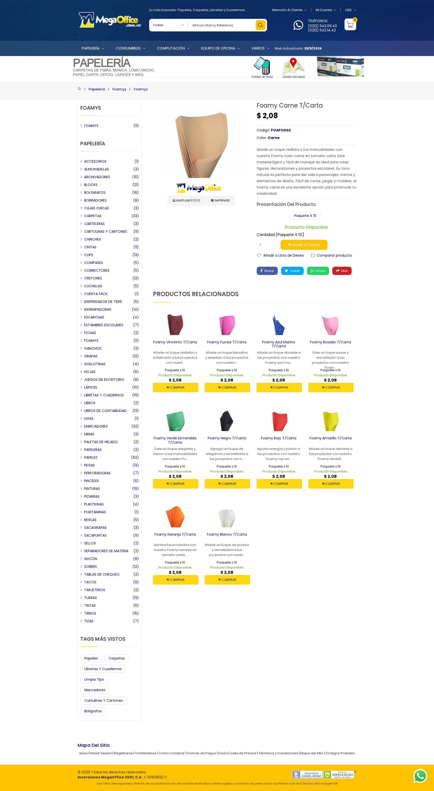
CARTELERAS (94, 223)
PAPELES (90, 457)
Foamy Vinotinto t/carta (175, 342)
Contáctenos (145, 753)
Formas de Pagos (201, 753)
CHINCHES (92, 239)
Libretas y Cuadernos (227, 10)
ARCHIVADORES (97, 176)
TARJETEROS (94, 589)
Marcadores (94, 689)
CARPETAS (92, 215)
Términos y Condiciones (278, 753)
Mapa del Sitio (311, 753)
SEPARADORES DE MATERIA (106, 550)
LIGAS (88, 418)
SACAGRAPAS (95, 527)
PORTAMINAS (95, 512)
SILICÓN (90, 558)
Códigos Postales (340, 753)
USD (348, 10)
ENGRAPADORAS (97, 309)
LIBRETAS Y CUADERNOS (104, 395)
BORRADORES (95, 200)
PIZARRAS (91, 496)
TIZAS (88, 621)
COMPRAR (177, 387)
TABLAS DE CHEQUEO (102, 574)
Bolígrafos (93, 711)
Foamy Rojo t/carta (278, 438)
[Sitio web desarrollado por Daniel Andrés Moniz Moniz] (307, 774)
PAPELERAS (93, 449)
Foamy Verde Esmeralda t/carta (175, 440)
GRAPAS (90, 356)
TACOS (90, 582)
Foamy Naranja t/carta (175, 534)
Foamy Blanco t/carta (227, 534)
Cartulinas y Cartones (103, 700)
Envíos (223, 753)
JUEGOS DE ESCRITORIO (104, 379)
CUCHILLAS (93, 286)
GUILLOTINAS (94, 363)
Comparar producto (334, 255)
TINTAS (90, 605)
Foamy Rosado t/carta (330, 342)
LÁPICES (90, 387)
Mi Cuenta (324, 10)
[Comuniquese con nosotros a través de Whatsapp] (298, 28)
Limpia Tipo (94, 679)
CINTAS (90, 247)
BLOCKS (90, 184)
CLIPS (88, 254)
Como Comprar (172, 753)
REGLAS (90, 519)
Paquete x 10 (305, 215)
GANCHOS (92, 348)
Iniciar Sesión (101, 753)
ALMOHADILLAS (96, 169)
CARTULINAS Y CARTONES (105, 231)
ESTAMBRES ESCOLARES (103, 325)
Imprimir (222, 200)
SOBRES (90, 566)
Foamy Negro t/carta (227, 438)
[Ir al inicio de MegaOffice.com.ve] (79, 89)
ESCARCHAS (94, 317)
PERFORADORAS (97, 473)
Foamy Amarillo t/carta (330, 438)
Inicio (83, 753)
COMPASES (93, 262)
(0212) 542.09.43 (322, 26)
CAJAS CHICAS (96, 208)
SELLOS (90, 543)
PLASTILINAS (94, 504)
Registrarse (123, 753)
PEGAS (89, 465)
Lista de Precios (243, 753)
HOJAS (89, 371)
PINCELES (91, 480)
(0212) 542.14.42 (322, 30)
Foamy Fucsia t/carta (226, 342)
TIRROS (90, 613)
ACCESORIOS (95, 161)
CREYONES (93, 278)
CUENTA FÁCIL (96, 293)
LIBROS (89, 402)
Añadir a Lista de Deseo (283, 255)
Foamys (119, 89)
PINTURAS (92, 488)
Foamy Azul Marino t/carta (278, 344)
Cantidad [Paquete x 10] (280, 234)
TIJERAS (90, 597)
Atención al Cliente (287, 10)
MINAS (89, 434)
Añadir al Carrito (305, 244)
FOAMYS (91, 125)
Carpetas (200, 10)
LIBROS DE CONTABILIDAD (105, 410)
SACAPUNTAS (95, 535)
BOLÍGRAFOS (94, 192)
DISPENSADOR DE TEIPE (103, 301)
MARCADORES (96, 426)
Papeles (184, 10)
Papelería (97, 89)
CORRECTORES (97, 270)
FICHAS (90, 332)
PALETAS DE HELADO (101, 441)
